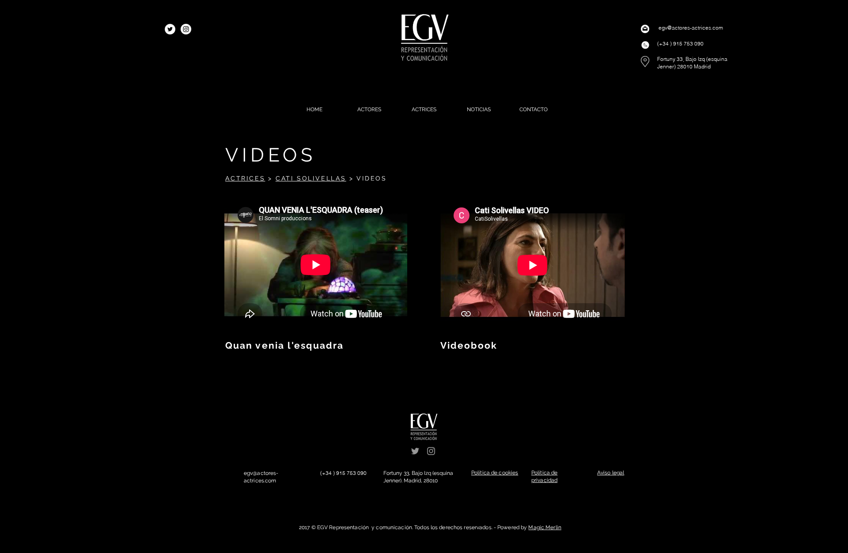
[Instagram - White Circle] (186, 29)
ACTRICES (245, 178)
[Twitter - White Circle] (170, 29)
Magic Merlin (544, 527)
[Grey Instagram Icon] (431, 451)
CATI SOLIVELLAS (311, 178)
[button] (494, 472)
